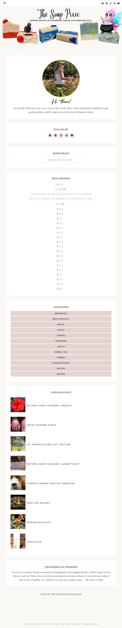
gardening (61, 341)
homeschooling (61, 363)
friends (61, 335)
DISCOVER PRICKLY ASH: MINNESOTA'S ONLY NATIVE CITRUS (61, 199)
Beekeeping (61, 313)
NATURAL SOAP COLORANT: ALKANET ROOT (53, 464)
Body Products (61, 319)
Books (61, 324)
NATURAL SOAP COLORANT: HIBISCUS (49, 405)
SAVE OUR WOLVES (38, 503)
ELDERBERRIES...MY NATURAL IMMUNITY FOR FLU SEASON (61, 194)
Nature (61, 368)
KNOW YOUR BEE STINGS (41, 425)
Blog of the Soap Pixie (53, 624)
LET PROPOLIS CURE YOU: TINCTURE (49, 444)
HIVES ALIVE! (34, 542)
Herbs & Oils (61, 352)
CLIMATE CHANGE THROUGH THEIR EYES (51, 483)
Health (61, 346)
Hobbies (61, 357)
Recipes (61, 374)
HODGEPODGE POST (39, 522)
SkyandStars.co (89, 624)
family (61, 330)
